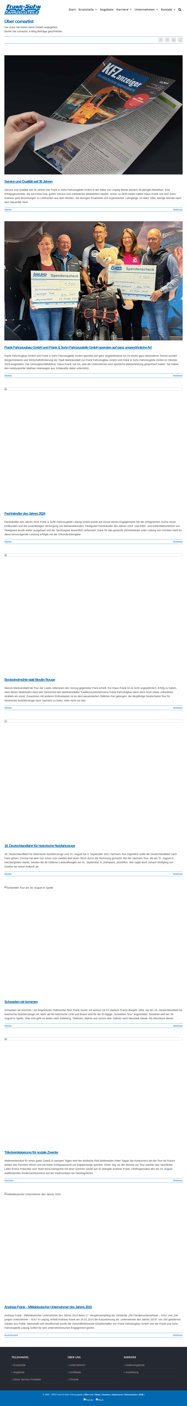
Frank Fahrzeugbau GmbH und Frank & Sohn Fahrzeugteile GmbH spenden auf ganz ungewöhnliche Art (77, 347)
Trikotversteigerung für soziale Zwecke (31, 1152)
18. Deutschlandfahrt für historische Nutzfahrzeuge (39, 846)
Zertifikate (75, 1372)
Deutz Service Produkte (27, 1379)
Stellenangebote (134, 1365)
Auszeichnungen (11, 1335)
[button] (180, 9)
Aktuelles (8, 209)
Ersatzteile (19, 1365)
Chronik (73, 1379)
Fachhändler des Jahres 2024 (24, 513)
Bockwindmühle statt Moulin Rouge (29, 680)
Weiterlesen (178, 209)
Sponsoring (9, 1180)
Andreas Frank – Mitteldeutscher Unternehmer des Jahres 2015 (48, 1307)
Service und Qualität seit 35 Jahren (28, 181)
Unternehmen (77, 1365)
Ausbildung (131, 1372)
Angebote (19, 1372)
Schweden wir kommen (21, 1002)
